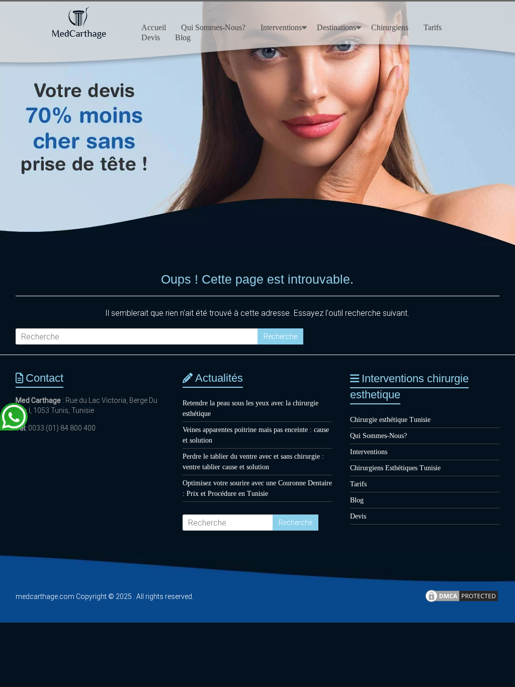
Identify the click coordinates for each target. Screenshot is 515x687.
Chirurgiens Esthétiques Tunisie (395, 468)
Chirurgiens (389, 27)
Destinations (336, 27)
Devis (150, 37)
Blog (183, 37)
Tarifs (432, 27)
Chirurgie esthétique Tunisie (390, 419)
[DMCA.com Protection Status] (461, 600)
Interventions (281, 27)
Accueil (153, 27)
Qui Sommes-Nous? (213, 27)
